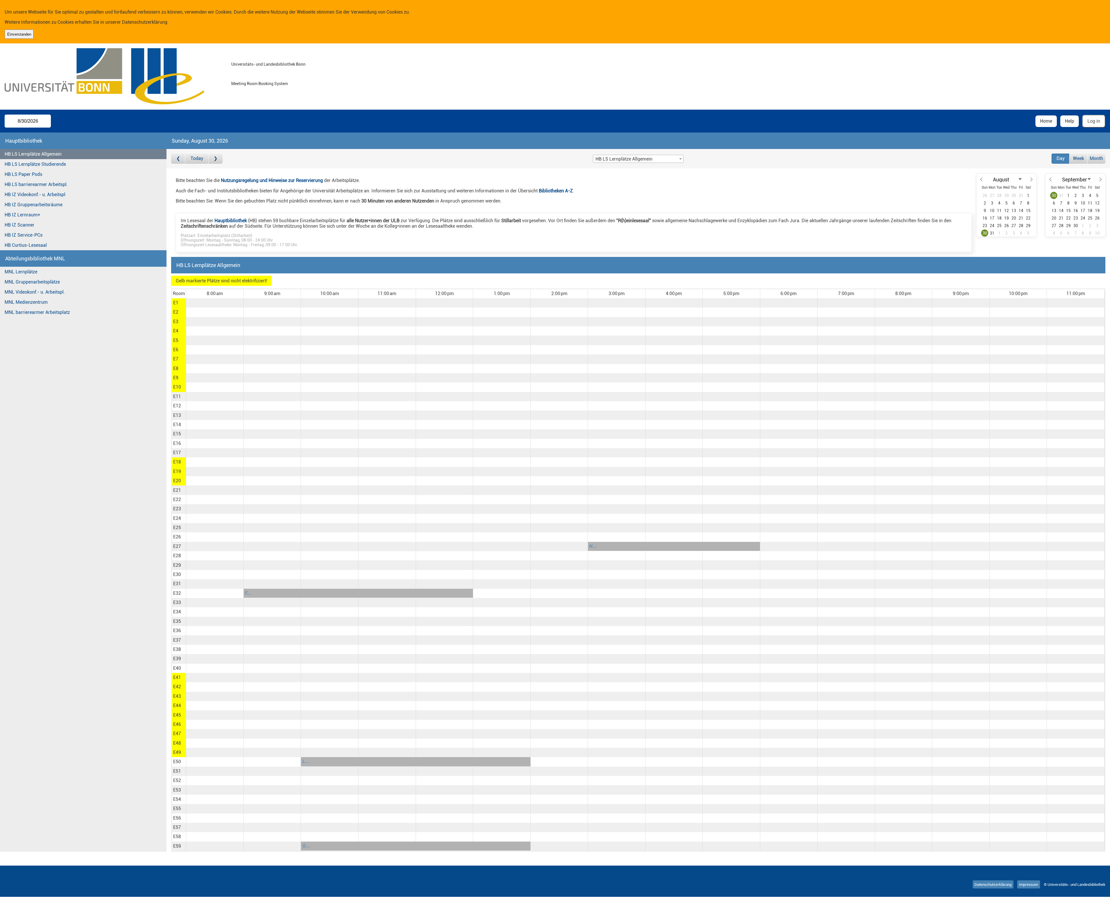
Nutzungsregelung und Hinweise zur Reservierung (272, 180)
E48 (177, 743)
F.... (248, 593)
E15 (177, 434)
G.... (306, 846)
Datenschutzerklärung (144, 22)
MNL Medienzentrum (26, 302)
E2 (175, 312)
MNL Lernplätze (21, 272)
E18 (177, 462)
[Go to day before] (178, 159)
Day (1061, 158)
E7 (175, 359)
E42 (177, 686)
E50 (177, 761)
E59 (177, 846)
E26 (177, 537)
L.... (305, 761)
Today (196, 158)
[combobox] (638, 159)
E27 (177, 546)
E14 (177, 424)
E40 (177, 668)
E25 (177, 527)
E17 (177, 452)
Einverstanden (19, 34)
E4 (175, 331)
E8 (175, 368)
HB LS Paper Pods (23, 174)
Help (1069, 121)
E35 (177, 621)
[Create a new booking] (214, 303)
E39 (177, 658)
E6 (175, 349)
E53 (177, 790)
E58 (177, 836)
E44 (177, 705)
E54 (177, 799)
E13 (177, 415)
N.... (593, 546)
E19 (177, 471)
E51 (177, 771)
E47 (177, 733)
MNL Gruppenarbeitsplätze (32, 282)
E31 (177, 583)
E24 (177, 518)
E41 (177, 677)
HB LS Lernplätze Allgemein (33, 154)
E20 (177, 480)
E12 (177, 405)
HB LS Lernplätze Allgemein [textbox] (623, 159)
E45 (177, 715)
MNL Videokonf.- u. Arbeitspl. (35, 292)
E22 (177, 499)
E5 (175, 340)
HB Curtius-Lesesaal (26, 245)
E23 (177, 508)
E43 (177, 696)
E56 (177, 818)
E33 (177, 602)
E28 (177, 555)
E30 (177, 574)
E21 (177, 490)
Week (1078, 158)
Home (1046, 121)
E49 (177, 752)
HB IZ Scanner (19, 225)
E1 (175, 303)
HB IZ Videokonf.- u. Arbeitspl (35, 194)
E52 (177, 780)
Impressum (1028, 884)
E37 (177, 640)
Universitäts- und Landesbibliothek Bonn (268, 64)
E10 (177, 387)
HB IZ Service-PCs (23, 235)
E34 (177, 611)
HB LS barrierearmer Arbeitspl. (36, 184)
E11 (177, 396)
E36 (177, 630)
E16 (177, 443)
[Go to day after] (215, 159)
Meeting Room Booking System (259, 83)
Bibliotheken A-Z (556, 191)
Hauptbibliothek (230, 220)
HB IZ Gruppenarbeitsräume (33, 204)
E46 (177, 724)
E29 (177, 565)
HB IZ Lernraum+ (22, 215)
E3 (175, 321)
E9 (175, 377)
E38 (177, 649)
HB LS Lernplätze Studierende (35, 164)
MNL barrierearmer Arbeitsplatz (37, 312)
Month (1096, 158)
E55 (177, 808)
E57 (177, 827)
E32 (177, 593)
